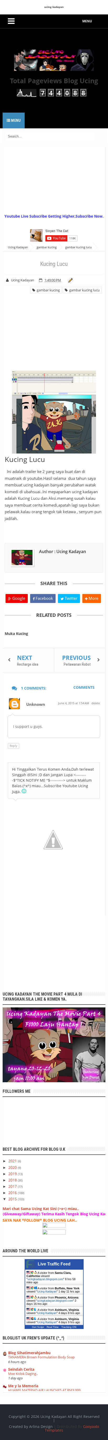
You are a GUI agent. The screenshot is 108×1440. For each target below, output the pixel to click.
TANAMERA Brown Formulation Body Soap (41, 1357)
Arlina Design (41, 1426)
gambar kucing (47, 290)
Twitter (70, 598)
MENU (87, 21)
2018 (13, 1180)
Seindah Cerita (21, 1369)
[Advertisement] (55, 179)
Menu (15, 120)
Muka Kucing (16, 633)
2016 (13, 1192)
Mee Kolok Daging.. (23, 1373)
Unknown (35, 704)
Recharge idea (27, 664)
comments (84, 687)
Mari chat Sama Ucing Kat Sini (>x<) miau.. (41, 1208)
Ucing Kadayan (47, 1291)
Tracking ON (68, 1327)
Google (18, 598)
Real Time (53, 1327)
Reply (13, 746)
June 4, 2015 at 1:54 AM (74, 703)
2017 (13, 1186)
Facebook (44, 598)
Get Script (38, 1327)
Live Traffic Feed (54, 1264)
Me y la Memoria (23, 1385)
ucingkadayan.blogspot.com (45, 1279)
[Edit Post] (69, 280)
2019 (13, 1173)
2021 (13, 1160)
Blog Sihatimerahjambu (29, 1352)
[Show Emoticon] (24, 791)
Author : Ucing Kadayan (62, 551)
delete (95, 703)
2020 (13, 1167)
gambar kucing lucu (84, 290)
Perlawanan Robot (77, 664)
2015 (13, 1198)
